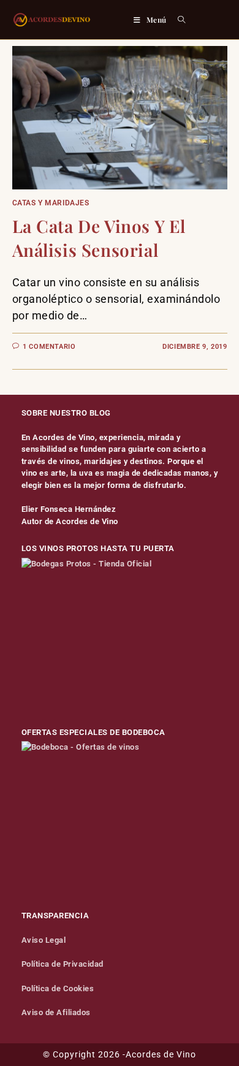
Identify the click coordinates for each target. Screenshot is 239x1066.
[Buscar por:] (177, 20)
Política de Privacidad (62, 964)
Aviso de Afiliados (56, 1012)
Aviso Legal (43, 940)
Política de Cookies (57, 988)
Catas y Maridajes (50, 203)
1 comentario (49, 347)
